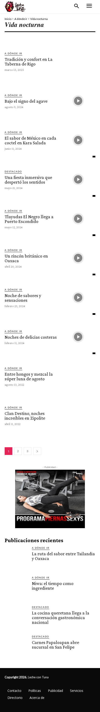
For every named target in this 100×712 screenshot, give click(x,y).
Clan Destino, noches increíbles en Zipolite (25, 416)
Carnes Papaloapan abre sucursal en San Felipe (55, 645)
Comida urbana (17, 37)
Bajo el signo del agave (26, 101)
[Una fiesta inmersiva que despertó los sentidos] (78, 179)
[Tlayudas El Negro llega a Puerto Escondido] (78, 218)
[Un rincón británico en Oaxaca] (78, 258)
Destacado (13, 171)
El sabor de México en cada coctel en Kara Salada (30, 140)
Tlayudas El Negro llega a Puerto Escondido (29, 219)
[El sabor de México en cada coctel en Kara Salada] (78, 140)
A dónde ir (20, 19)
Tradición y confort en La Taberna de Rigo (29, 61)
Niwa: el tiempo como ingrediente (52, 586)
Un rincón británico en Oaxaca (26, 258)
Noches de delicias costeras (31, 337)
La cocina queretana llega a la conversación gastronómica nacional (60, 617)
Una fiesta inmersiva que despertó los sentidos (28, 180)
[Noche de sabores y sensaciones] (78, 297)
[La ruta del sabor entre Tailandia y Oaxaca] (16, 558)
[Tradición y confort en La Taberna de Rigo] (78, 61)
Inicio (8, 19)
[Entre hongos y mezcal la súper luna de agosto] (78, 376)
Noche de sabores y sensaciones (23, 298)
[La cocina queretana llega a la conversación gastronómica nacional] (16, 617)
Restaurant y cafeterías (51, 37)
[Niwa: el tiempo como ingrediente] (16, 587)
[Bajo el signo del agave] (78, 100)
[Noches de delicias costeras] (78, 337)
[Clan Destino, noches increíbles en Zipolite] (78, 415)
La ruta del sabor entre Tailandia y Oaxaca (63, 556)
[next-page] (37, 451)
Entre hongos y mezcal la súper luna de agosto (29, 376)
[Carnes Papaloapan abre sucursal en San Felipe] (16, 646)
